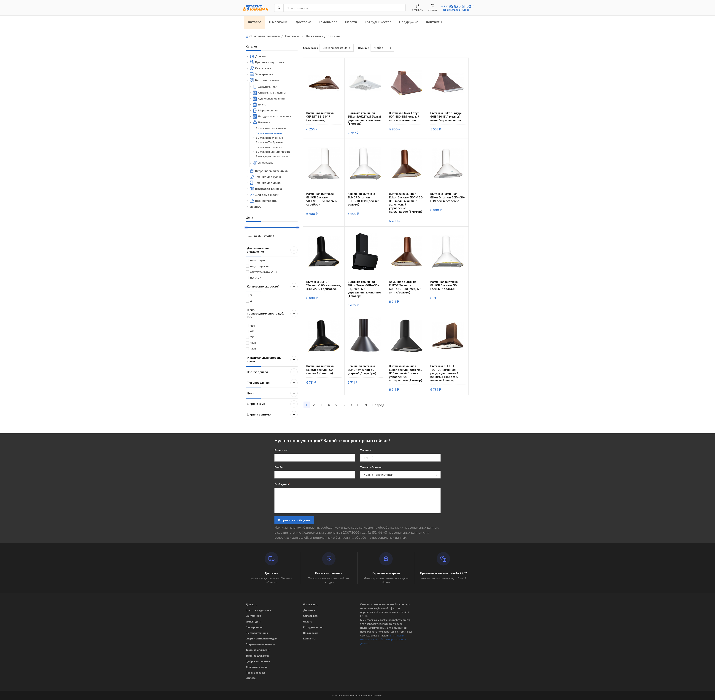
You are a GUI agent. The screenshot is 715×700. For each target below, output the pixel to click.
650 (252, 331)
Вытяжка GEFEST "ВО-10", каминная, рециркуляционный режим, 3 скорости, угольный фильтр (444, 373)
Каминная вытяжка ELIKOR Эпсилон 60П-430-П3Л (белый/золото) (363, 199)
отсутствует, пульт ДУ (263, 271)
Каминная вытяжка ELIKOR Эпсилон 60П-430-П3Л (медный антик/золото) (405, 287)
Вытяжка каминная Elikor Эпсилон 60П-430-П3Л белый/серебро (447, 197)
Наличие (363, 47)
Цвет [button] (250, 393)
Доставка (303, 22)
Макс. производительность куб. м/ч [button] (265, 313)
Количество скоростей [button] (263, 286)
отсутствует (257, 260)
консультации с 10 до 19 (456, 10)
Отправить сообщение (294, 520)
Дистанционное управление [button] (258, 249)
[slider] (246, 227)
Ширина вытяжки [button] (259, 414)
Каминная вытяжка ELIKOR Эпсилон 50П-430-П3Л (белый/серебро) (322, 199)
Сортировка (310, 47)
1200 (253, 348)
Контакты (434, 22)
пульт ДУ (255, 277)
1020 (253, 343)
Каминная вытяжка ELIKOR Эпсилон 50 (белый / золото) (444, 285)
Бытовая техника (265, 36)
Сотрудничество (378, 22)
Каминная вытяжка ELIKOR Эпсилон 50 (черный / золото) (320, 369)
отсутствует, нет (260, 266)
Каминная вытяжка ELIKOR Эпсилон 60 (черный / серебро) (362, 369)
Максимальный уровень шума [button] (264, 359)
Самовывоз (328, 22)
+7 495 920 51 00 (456, 6)
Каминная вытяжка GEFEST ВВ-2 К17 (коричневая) (320, 116)
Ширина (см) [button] (256, 403)
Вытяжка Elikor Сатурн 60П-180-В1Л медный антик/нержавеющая (446, 116)
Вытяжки (292, 36)
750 (252, 337)
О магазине (278, 22)
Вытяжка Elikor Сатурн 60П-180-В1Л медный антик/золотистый (405, 116)
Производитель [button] (258, 372)
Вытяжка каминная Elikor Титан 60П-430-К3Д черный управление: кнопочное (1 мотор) (365, 289)
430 (252, 325)
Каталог (254, 22)
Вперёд (378, 405)
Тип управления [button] (258, 382)
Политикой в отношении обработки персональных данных (383, 639)
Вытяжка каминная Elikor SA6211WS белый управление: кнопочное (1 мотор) (365, 118)
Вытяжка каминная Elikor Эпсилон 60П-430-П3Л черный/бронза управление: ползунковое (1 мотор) (406, 373)
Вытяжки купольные (323, 36)
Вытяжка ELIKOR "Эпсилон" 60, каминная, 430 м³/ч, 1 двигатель (323, 285)
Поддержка (408, 22)
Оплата (351, 22)
